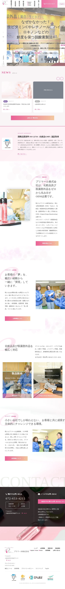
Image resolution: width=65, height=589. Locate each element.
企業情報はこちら (17, 318)
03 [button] (3, 41)
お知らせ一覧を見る (32, 118)
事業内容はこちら (47, 243)
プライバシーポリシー (27, 568)
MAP (25, 513)
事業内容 (19, 3)
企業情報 (15, 3)
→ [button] (61, 78)
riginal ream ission (29, 4)
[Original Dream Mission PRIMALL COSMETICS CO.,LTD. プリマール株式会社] (9, 550)
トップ (35, 548)
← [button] (58, 78)
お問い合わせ (56, 550)
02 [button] (3, 37)
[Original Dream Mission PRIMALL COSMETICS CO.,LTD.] (5, 4)
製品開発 (23, 3)
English (62, 4)
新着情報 (16, 568)
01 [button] (3, 32)
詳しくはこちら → (22, 154)
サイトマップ (39, 568)
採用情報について (16, 458)
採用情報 (34, 3)
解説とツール (8, 568)
